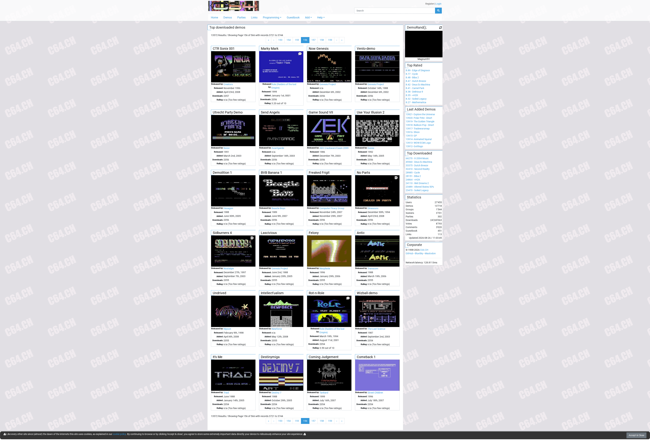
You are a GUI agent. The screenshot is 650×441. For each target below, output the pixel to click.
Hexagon (228, 208)
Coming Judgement (324, 357)
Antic (361, 233)
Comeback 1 (366, 357)
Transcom (373, 268)
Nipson (227, 328)
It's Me (217, 357)
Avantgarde (278, 148)
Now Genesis (319, 49)
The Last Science (376, 328)
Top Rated (414, 65)
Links (254, 17)
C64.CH (424, 249)
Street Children (375, 392)
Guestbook (293, 17)
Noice (227, 148)
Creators (228, 84)
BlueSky (419, 253)
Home (214, 17)
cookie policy (119, 434)
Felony (314, 233)
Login (438, 3)
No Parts (363, 173)
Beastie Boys (278, 208)
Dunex (371, 148)
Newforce (277, 328)
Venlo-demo (366, 49)
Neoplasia (325, 268)
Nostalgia (229, 268)
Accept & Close (636, 435)
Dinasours (373, 208)
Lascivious (269, 233)
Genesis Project (328, 84)
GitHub (409, 253)
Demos (227, 17)
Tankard (324, 392)
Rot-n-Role (316, 293)
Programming (271, 17)
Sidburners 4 (222, 233)
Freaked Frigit (319, 173)
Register (429, 3)
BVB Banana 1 (271, 173)
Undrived (219, 293)
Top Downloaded (419, 153)
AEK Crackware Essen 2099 (334, 148)
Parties (241, 17)
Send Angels (270, 112)
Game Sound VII (321, 112)
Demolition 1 (222, 173)
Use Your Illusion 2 (370, 112)
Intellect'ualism (272, 293)
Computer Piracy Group (332, 208)
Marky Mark (269, 49)
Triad (226, 392)
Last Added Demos (421, 109)
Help (320, 17)
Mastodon (430, 253)
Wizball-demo (367, 293)
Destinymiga (270, 357)
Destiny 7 (276, 392)
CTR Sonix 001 (224, 49)
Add (307, 17)
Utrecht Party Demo (228, 112)
